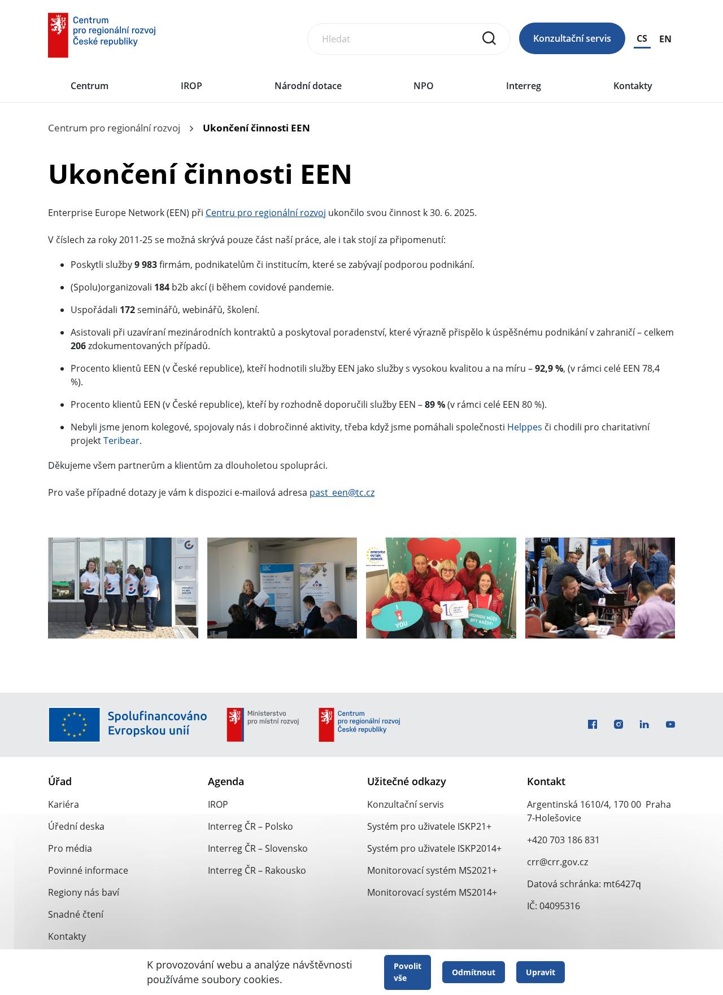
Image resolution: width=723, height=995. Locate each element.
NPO (423, 86)
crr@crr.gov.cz (557, 862)
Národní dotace (308, 86)
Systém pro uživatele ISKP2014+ (434, 848)
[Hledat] (489, 38)
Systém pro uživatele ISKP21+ (429, 826)
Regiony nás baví (83, 892)
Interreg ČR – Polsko (250, 826)
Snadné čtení (75, 914)
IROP (191, 86)
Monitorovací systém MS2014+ (432, 892)
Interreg (523, 86)
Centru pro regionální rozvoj (266, 212)
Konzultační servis (572, 38)
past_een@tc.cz (342, 492)
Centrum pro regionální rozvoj (114, 127)
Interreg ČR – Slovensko (258, 848)
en (665, 39)
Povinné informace (88, 870)
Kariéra (63, 804)
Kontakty (632, 86)
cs (642, 38)
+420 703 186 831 (563, 840)
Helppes (524, 427)
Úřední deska (76, 826)
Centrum (89, 86)
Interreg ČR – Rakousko (257, 870)
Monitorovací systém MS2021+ (432, 870)
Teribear (121, 440)
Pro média (70, 848)
